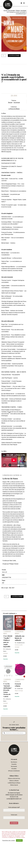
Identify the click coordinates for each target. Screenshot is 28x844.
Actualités (14, 768)
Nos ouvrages (11, 10)
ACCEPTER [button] (19, 840)
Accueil (5, 10)
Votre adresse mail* (14, 807)
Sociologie (23, 10)
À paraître (14, 764)
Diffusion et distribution (14, 770)
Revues (10, 102)
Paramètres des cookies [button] (8, 840)
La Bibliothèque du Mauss (14, 782)
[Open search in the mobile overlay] (14, 733)
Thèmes (18, 10)
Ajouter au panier (14, 55)
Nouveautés (14, 766)
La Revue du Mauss (14, 109)
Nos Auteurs (14, 762)
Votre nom (14, 815)
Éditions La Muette (14, 780)
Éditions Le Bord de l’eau (14, 778)
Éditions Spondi (14, 785)
